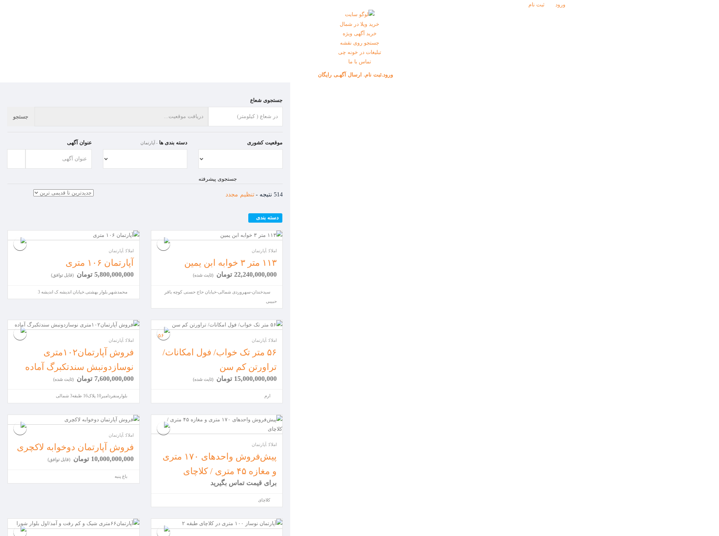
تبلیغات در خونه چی (359, 52)
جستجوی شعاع (266, 100)
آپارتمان (116, 250)
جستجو (20, 117)
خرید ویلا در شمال (359, 24)
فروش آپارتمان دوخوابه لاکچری (75, 447)
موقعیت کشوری (265, 142)
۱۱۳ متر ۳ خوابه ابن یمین (230, 263)
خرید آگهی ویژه (360, 33)
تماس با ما (359, 61)
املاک (129, 250)
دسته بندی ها (173, 142)
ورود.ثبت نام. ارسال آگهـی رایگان (356, 75)
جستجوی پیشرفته (217, 179)
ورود (561, 4)
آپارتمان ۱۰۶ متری (100, 263)
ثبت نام (537, 4)
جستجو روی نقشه (359, 43)
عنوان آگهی (79, 142)
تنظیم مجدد (239, 194)
